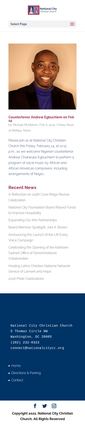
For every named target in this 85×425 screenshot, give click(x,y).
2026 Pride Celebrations (26, 279)
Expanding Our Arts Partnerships (32, 220)
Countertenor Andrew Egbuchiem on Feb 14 (41, 118)
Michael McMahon (25, 125)
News (27, 130)
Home (16, 366)
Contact (17, 380)
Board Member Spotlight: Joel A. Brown (37, 227)
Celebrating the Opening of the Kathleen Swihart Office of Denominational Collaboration (38, 252)
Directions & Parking (26, 373)
